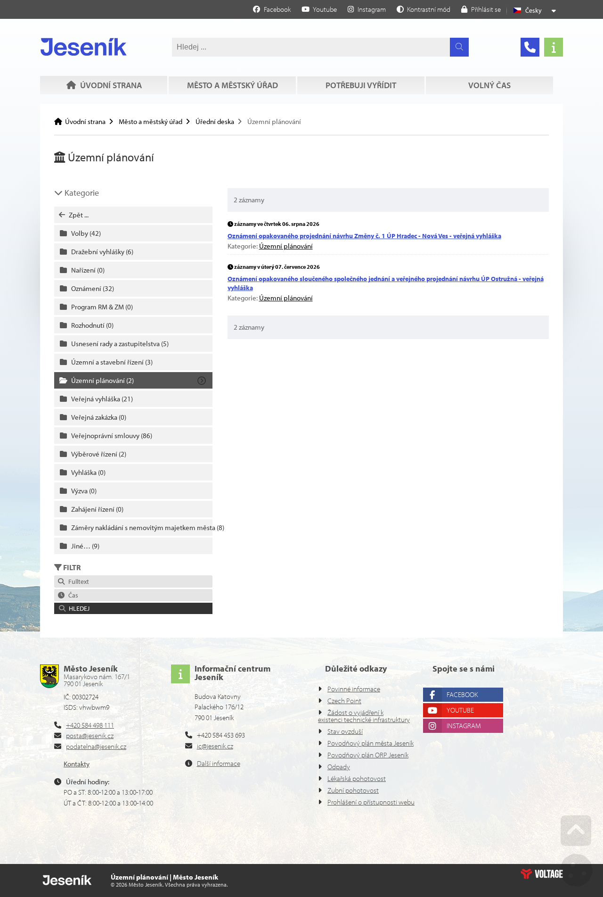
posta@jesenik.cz (90, 735)
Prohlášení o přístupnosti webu (371, 801)
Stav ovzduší (345, 731)
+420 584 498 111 (90, 725)
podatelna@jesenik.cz (96, 746)
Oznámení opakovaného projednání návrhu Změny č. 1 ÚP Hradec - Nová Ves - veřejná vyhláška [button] (364, 236)
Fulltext (77, 581)
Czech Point (344, 700)
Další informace (218, 763)
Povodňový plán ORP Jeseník (367, 754)
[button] (423, 9)
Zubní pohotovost (353, 790)
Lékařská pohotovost (356, 778)
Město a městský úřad (232, 85)
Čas (71, 595)
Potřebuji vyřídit (361, 85)
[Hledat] (459, 47)
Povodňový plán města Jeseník (370, 743)
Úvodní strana (83, 47)
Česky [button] (533, 10)
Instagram (464, 725)
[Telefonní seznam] (530, 47)
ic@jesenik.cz (215, 745)
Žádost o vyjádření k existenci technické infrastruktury (364, 716)
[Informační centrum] (553, 47)
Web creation (542, 874)
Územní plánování (286, 245)
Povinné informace (353, 688)
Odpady (338, 766)
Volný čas (489, 85)
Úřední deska (215, 121)
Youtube (460, 710)
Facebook (462, 694)
